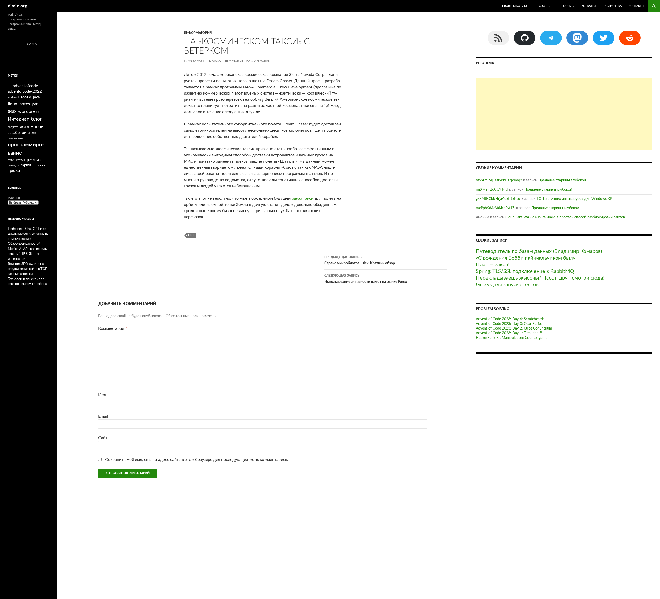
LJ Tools (564, 6)
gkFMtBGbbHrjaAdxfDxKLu (498, 199)
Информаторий (198, 33)
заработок (17, 133)
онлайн (32, 133)
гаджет (13, 127)
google (26, 97)
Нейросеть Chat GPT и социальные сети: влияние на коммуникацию (28, 234)
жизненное (32, 126)
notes (24, 104)
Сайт (103, 438)
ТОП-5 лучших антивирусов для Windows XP (574, 199)
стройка (39, 165)
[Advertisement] (564, 114)
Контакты (636, 6)
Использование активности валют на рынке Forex (365, 279)
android (13, 97)
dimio (216, 61)
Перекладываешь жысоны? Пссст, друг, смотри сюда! (540, 278)
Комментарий (112, 328)
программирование (26, 149)
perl (35, 104)
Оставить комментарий (249, 61)
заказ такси (303, 198)
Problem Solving (515, 6)
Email (103, 416)
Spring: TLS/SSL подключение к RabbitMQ (525, 271)
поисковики (15, 138)
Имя (102, 395)
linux (12, 104)
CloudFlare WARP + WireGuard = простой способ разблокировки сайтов (565, 217)
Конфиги (588, 6)
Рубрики (14, 197)
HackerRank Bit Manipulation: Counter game (511, 338)
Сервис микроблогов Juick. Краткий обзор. (360, 260)
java (36, 97)
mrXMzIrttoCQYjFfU (492, 189)
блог (36, 119)
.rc (9, 86)
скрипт (26, 165)
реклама (34, 160)
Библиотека (612, 6)
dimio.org (17, 6)
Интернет (18, 119)
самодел (13, 165)
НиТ (191, 235)
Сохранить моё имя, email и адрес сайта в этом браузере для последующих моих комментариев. (196, 460)
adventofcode (25, 86)
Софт (543, 6)
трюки (14, 170)
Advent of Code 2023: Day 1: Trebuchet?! (509, 333)
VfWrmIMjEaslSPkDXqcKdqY (499, 180)
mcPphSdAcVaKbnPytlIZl (495, 208)
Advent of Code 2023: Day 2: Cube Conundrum (514, 328)
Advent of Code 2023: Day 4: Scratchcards (510, 319)
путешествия (16, 160)
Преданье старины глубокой (562, 180)
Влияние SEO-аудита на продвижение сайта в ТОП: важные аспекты (28, 269)
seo (12, 111)
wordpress (29, 111)
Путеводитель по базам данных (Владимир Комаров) (539, 251)
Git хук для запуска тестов (507, 284)
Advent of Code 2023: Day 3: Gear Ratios (509, 324)
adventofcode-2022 (25, 92)
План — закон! (492, 264)
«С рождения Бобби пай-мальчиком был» (525, 258)
